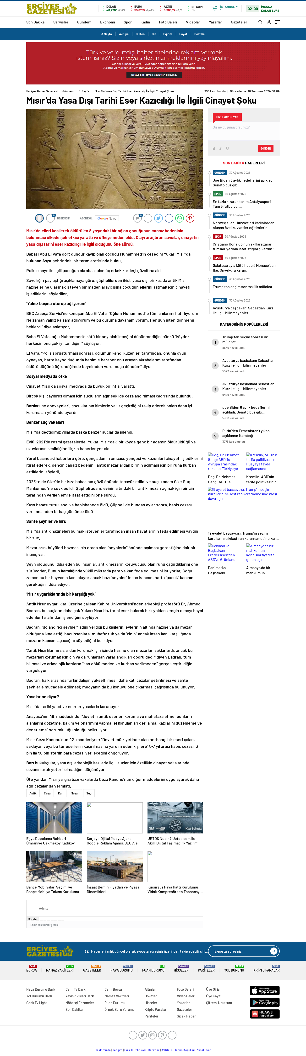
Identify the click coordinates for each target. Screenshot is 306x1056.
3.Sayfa (106, 34)
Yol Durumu (234, 968)
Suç (89, 793)
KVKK (165, 1050)
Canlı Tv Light (36, 1002)
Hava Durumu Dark (40, 989)
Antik (33, 793)
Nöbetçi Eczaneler (80, 1002)
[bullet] (55, 920)
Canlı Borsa (113, 989)
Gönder (33, 919)
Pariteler (206, 968)
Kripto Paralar (266, 968)
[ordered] (52, 920)
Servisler (60, 22)
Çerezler (153, 1050)
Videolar (193, 22)
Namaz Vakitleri (60, 968)
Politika (199, 34)
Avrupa (124, 34)
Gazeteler (239, 22)
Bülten (140, 34)
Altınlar (150, 989)
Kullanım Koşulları (183, 1050)
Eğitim (167, 34)
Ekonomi (107, 22)
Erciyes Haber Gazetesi (42, 91)
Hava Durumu (121, 968)
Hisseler (181, 968)
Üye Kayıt (213, 996)
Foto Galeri (168, 22)
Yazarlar (215, 22)
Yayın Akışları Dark (80, 996)
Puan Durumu (153, 968)
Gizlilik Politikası (135, 1050)
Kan (60, 793)
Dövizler (151, 996)
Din (154, 34)
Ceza (47, 793)
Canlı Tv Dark (76, 989)
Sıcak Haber (186, 1016)
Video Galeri (186, 996)
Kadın (145, 22)
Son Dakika (35, 22)
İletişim (117, 1050)
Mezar (75, 793)
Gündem (84, 22)
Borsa (31, 968)
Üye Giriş (212, 989)
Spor (128, 22)
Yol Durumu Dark (39, 996)
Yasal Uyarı (204, 1050)
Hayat (183, 34)
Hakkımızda (103, 1050)
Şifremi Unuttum (219, 1002)
